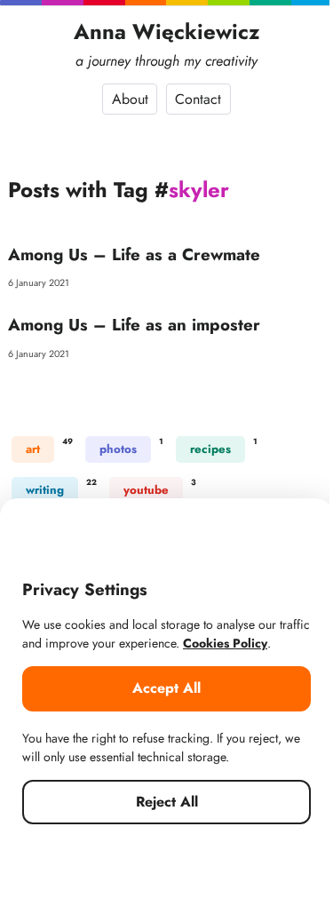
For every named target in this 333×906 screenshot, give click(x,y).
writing (45, 489)
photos (118, 449)
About (130, 99)
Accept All (166, 688)
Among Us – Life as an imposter (134, 325)
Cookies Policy (225, 643)
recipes (210, 449)
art (33, 449)
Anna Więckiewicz (167, 31)
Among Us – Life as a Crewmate (134, 254)
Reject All (167, 801)
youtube (146, 489)
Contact (198, 99)
